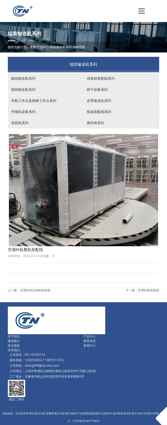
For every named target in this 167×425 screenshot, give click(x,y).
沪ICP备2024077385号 (86, 421)
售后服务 (14, 345)
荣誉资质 (90, 341)
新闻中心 (90, 345)
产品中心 (43, 47)
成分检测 (117, 413)
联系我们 (14, 350)
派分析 (127, 413)
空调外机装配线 (148, 290)
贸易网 (50, 413)
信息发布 (106, 413)
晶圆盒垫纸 (94, 413)
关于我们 (14, 336)
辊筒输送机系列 (61, 47)
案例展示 (14, 341)
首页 (33, 47)
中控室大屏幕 (151, 413)
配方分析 (40, 413)
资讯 (31, 413)
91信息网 (82, 413)
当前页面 (79, 47)
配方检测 (71, 413)
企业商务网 (21, 413)
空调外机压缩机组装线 (35, 290)
